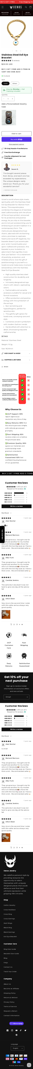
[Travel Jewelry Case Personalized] (9, 117)
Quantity (5, 95)
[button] (2, 7)
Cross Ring (8, 914)
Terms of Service (10, 1006)
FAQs (6, 962)
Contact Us (8, 967)
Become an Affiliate (11, 988)
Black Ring (8, 927)
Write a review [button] (16, 506)
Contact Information (12, 1015)
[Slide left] (12, 51)
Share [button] (6, 367)
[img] (6, 518)
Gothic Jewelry (9, 905)
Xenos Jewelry (19, 1065)
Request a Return (10, 1011)
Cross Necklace (9, 910)
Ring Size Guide (10, 949)
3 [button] (17, 624)
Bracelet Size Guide (11, 953)
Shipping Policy (10, 993)
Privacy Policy (9, 1002)
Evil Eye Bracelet (10, 936)
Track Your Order (10, 971)
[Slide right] (21, 51)
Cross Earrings (9, 919)
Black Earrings (9, 932)
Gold (5, 83)
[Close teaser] (5, 525)
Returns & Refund (10, 997)
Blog (5, 958)
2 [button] (14, 624)
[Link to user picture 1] (6, 614)
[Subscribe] (27, 697)
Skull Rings (8, 923)
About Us (7, 984)
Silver (15, 83)
